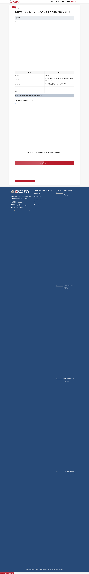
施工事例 (62, 1)
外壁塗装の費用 (38, 201)
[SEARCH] (78, 1)
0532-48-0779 (20, 207)
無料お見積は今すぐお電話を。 (7, 573)
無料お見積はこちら (44, 163)
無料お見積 (37, 204)
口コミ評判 (68, 1)
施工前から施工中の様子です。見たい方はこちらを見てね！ (28, 95)
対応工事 (52, 1)
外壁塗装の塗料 (38, 193)
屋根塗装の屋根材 (38, 196)
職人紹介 (57, 1)
